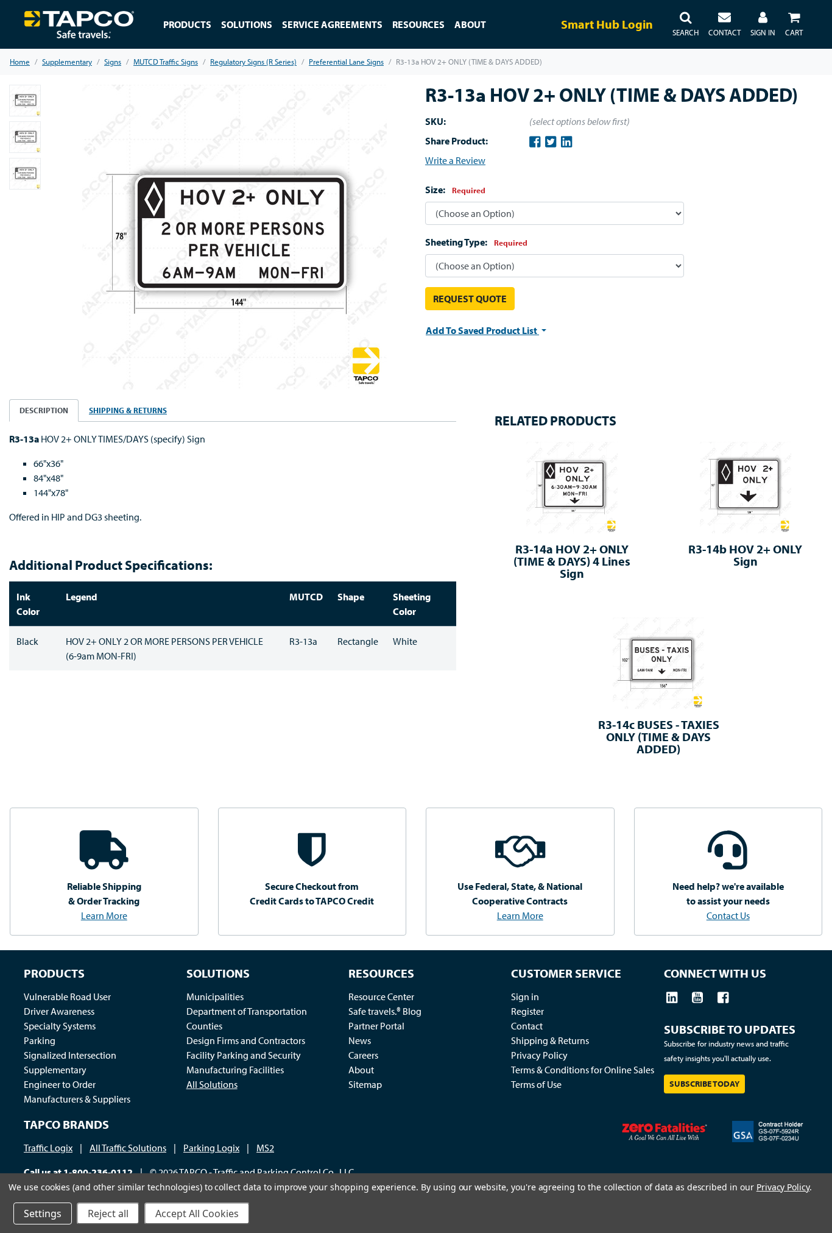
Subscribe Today (704, 1083)
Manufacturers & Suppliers (77, 1099)
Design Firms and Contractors (245, 1040)
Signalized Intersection (70, 1055)
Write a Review (455, 160)
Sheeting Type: (476, 242)
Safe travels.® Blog (384, 1011)
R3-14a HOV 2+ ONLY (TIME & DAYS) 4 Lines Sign (571, 561)
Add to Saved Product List (482, 330)
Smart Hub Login (607, 24)
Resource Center (381, 996)
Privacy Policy (539, 1055)
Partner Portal (376, 1026)
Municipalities (215, 996)
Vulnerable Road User (67, 996)
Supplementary (55, 1070)
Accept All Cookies (197, 1213)
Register (527, 1011)
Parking (39, 1040)
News (359, 1040)
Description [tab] (43, 410)
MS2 (265, 1148)
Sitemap (365, 1084)
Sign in (525, 996)
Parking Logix (211, 1148)
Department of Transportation (246, 1011)
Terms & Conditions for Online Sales (582, 1070)
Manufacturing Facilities (235, 1070)
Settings (43, 1213)
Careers (363, 1055)
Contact (527, 1026)
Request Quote (470, 299)
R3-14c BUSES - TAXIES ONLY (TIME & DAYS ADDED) (658, 736)
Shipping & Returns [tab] (128, 410)
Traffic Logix (48, 1148)
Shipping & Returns (550, 1040)
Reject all (108, 1213)
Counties (204, 1026)
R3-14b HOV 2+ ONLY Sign (745, 555)
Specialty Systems (60, 1026)
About (361, 1070)
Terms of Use (536, 1084)
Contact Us (728, 915)
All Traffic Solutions (128, 1148)
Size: (455, 189)
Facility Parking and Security (243, 1055)
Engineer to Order (60, 1084)
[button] (685, 24)
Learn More (104, 915)
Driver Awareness (59, 1011)
